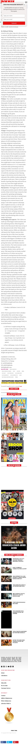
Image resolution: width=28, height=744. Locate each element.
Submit (14, 23)
